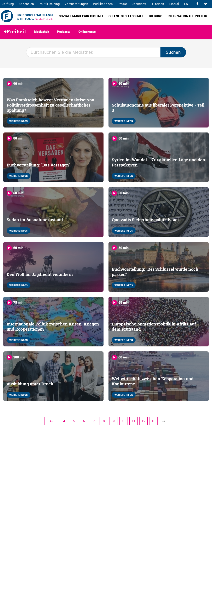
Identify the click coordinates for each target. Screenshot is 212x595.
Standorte (139, 4)
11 (133, 421)
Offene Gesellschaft (126, 16)
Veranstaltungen (76, 4)
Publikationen (103, 4)
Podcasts (63, 31)
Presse (123, 4)
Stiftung (8, 4)
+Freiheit (158, 4)
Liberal (174, 4)
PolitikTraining (49, 4)
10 (123, 421)
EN (186, 4)
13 (153, 421)
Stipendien (26, 4)
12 (143, 421)
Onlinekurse (87, 31)
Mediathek (41, 31)
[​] (197, 4)
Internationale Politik (187, 16)
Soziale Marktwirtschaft (81, 16)
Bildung (156, 16)
